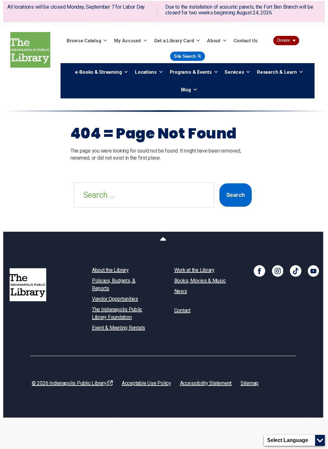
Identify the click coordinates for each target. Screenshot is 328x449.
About (213, 41)
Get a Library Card (174, 41)
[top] (163, 240)
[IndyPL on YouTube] (313, 271)
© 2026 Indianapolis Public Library (70, 383)
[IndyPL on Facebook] (259, 271)
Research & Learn (277, 72)
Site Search (188, 56)
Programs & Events (191, 72)
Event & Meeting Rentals (118, 328)
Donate (286, 40)
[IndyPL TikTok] (295, 271)
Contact (182, 310)
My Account (127, 41)
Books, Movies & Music (200, 281)
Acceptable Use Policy (146, 383)
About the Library (110, 270)
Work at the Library (194, 270)
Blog (186, 90)
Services (234, 72)
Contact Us (246, 41)
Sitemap (249, 383)
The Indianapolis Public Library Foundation (117, 313)
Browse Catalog (84, 41)
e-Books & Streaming (98, 72)
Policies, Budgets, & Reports (113, 284)
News (180, 291)
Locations (146, 72)
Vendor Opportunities (115, 299)
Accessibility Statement (206, 383)
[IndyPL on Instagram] (277, 271)
